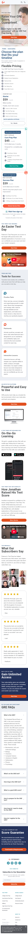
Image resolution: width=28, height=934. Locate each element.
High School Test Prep (7, 906)
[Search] (21, 2)
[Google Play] (19, 455)
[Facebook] (12, 863)
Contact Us (17, 919)
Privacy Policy (5, 922)
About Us (17, 917)
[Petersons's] (3, 2)
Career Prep (5, 900)
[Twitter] (8, 863)
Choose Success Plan (14, 206)
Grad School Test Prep (7, 898)
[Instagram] (19, 863)
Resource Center (19, 903)
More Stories (14, 520)
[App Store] (6, 455)
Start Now (14, 37)
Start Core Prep (14, 166)
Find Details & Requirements (14, 849)
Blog (16, 925)
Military (4, 903)
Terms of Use (5, 924)
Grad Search (18, 898)
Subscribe (14, 884)
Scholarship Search (19, 900)
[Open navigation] (24, 2)
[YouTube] (16, 863)
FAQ (16, 922)
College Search (18, 895)
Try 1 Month (14, 123)
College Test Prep (6, 895)
